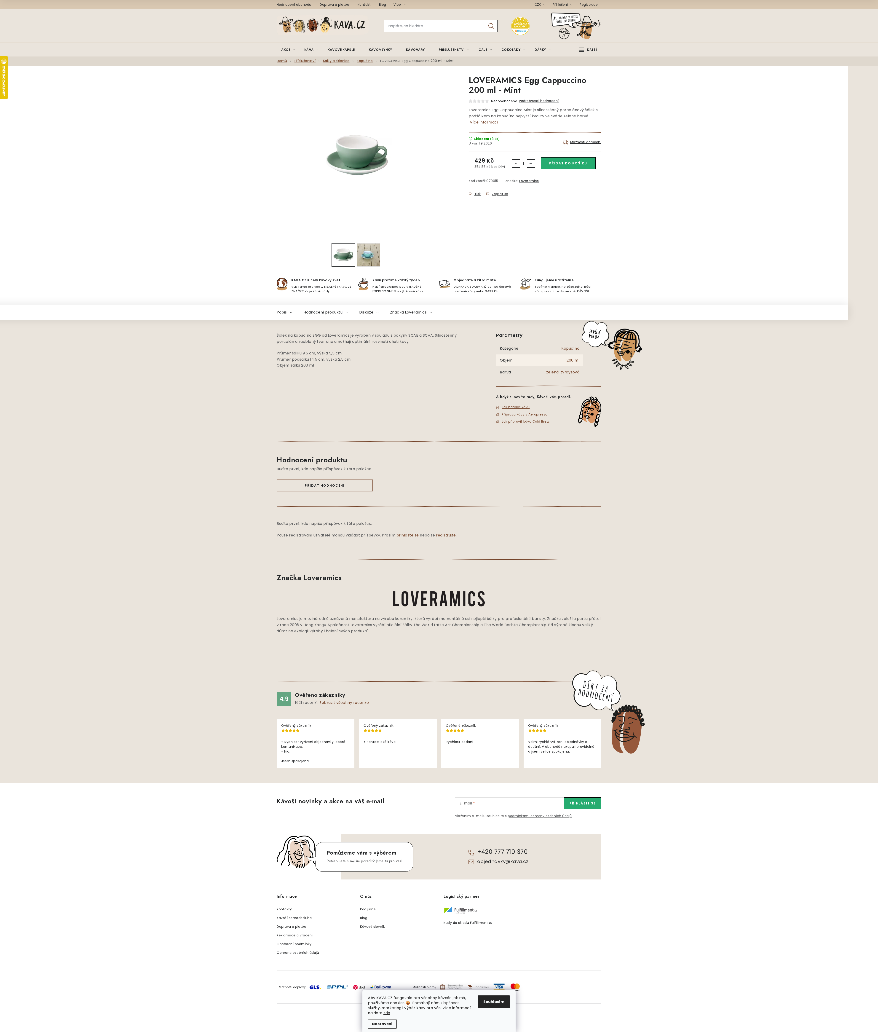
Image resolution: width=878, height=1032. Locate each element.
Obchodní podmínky (294, 944)
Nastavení (382, 1024)
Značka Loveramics (408, 312)
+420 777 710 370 (502, 852)
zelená (552, 372)
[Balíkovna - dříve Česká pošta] (380, 986)
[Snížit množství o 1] (516, 163)
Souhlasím (493, 1001)
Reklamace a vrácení (295, 935)
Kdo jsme (368, 909)
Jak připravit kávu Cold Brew (525, 421)
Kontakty (284, 909)
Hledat (491, 26)
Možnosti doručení (586, 142)
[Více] (588, 49)
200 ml (573, 360)
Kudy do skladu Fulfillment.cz (468, 922)
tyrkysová (570, 372)
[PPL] (337, 986)
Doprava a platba (334, 4)
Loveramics (529, 181)
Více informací (484, 122)
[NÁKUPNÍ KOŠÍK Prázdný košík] (580, 26)
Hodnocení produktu (323, 312)
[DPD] (359, 986)
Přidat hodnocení (325, 485)
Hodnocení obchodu (294, 4)
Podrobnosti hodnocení (539, 101)
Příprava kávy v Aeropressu (524, 414)
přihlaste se (407, 535)
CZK (538, 4)
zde (386, 1013)
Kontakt (364, 4)
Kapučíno (570, 348)
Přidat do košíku (568, 163)
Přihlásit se (583, 803)
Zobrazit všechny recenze (344, 702)
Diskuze (366, 312)
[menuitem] (288, 49)
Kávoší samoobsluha (294, 918)
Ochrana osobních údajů (298, 952)
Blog (382, 4)
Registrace (589, 4)
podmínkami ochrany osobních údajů (540, 816)
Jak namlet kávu (516, 407)
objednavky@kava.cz (502, 861)
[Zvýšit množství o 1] (531, 163)
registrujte (446, 535)
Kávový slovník (372, 926)
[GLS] (315, 986)
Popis (282, 312)
